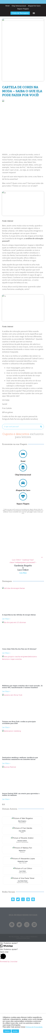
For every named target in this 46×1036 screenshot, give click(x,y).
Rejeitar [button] (7, 1031)
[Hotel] (23, 454)
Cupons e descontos (23, 435)
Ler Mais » (6, 619)
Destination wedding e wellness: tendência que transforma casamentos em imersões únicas (20, 758)
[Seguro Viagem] (23, 496)
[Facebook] (13, 899)
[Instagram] (23, 899)
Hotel (7, 6)
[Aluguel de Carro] (23, 483)
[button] (34, 13)
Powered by (8, 962)
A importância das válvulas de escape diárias (19, 615)
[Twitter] (18, 899)
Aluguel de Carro (34, 6)
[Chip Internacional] (23, 467)
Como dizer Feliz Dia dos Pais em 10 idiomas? (19, 649)
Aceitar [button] (15, 1031)
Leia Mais (23, 573)
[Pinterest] (33, 899)
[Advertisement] (23, 128)
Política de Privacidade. (34, 1027)
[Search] (41, 426)
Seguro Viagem (23, 9)
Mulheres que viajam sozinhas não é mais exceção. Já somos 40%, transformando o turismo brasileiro (22, 686)
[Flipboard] (28, 899)
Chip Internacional (19, 6)
